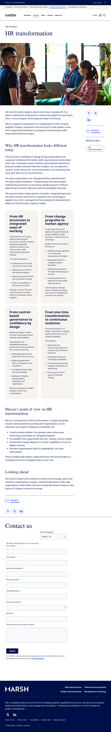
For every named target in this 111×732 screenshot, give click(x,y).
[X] (8, 714)
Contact (95, 15)
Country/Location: (13, 602)
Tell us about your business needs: (20, 624)
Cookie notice (46, 720)
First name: (11, 546)
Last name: (10, 557)
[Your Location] (100, 15)
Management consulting (77, 7)
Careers (50, 15)
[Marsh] (16, 689)
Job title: (9, 613)
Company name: (13, 591)
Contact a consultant (15, 501)
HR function (11, 26)
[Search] (104, 15)
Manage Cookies (59, 720)
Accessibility (34, 720)
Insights (36, 15)
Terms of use (10, 720)
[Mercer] (12, 15)
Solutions (27, 15)
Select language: (46, 532)
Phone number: (12, 579)
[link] (7, 511)
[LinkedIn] (14, 714)
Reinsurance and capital (38, 7)
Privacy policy (38, 658)
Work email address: (14, 568)
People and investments (58, 7)
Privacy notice (22, 720)
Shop (43, 15)
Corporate (8, 7)
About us (58, 15)
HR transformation (95, 148)
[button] (105, 2)
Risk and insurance (21, 7)
